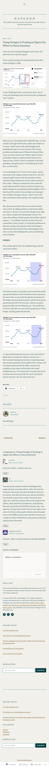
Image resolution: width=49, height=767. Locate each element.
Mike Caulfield (7, 404)
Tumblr (5, 730)
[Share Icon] (8, 614)
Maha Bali (12, 460)
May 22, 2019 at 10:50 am (16, 481)
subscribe (40, 670)
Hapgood (25, 18)
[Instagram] (12, 614)
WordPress (6, 732)
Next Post (42, 438)
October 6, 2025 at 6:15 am (16, 533)
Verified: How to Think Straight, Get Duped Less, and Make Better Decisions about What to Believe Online (24, 605)
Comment (38, 574)
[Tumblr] (4, 614)
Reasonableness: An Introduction (13, 648)
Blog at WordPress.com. (24, 760)
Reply (5, 473)
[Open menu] (24, 4)
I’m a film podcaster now (10, 630)
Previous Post (8, 438)
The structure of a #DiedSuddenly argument (16, 636)
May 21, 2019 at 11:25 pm (16, 463)
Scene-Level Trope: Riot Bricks (12, 654)
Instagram (6, 734)
